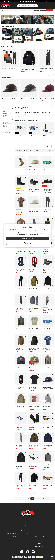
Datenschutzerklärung (22, 234)
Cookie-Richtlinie (34, 234)
